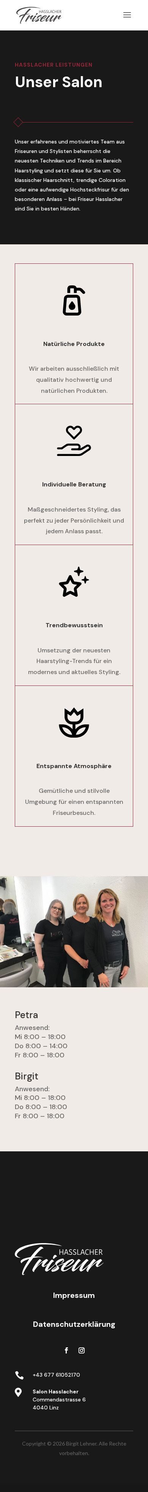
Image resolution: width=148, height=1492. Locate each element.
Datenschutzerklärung (74, 1324)
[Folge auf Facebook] (66, 1350)
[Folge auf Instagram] (82, 1350)
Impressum (74, 1295)
